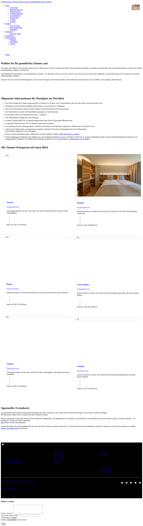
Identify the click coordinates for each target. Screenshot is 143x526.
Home (7, 55)
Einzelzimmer (83, 371)
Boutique (80, 203)
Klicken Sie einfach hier (9, 428)
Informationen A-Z (60, 453)
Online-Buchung (107, 470)
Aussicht (9, 202)
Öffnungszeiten (59, 455)
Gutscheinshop (59, 459)
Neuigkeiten (58, 461)
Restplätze (104, 453)
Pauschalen (105, 451)
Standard (10, 364)
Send (3, 524)
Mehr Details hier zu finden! (69, 134)
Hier (2, 422)
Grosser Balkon (83, 285)
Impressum (18, 481)
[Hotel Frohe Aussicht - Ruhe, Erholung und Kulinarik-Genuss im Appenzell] (9, 2)
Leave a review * (7, 513)
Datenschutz (7, 481)
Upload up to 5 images (9, 518)
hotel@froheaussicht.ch (14, 462)
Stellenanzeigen (30, 481)
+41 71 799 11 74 (12, 460)
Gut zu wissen (91, 86)
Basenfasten (105, 455)
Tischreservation (106, 472)
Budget (9, 284)
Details (11, 228)
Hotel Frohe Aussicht (11, 489)
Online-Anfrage (106, 468)
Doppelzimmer (12, 207)
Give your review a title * (10, 515)
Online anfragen (55, 86)
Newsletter (57, 463)
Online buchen (73, 86)
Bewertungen (58, 457)
